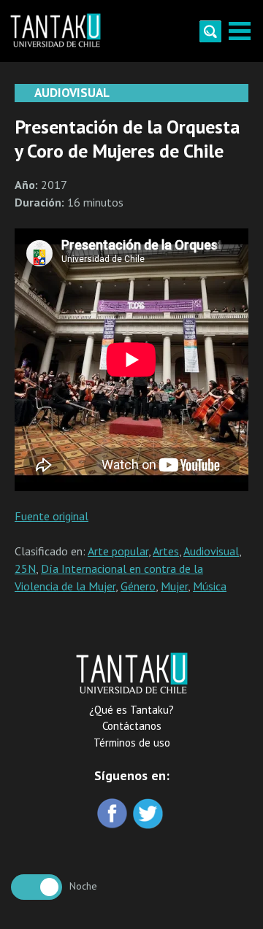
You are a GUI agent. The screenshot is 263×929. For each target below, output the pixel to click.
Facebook (113, 814)
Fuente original (51, 516)
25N (25, 568)
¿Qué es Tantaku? (131, 710)
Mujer (174, 586)
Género (138, 586)
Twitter (149, 814)
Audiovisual (211, 551)
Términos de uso (132, 742)
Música (209, 586)
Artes (166, 551)
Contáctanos (131, 726)
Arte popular (118, 551)
